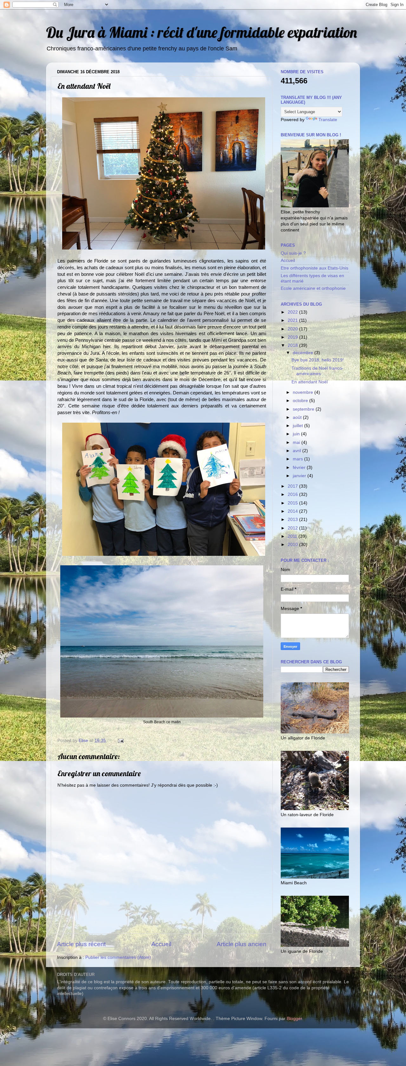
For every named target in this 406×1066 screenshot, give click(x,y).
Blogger (294, 1018)
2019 (293, 337)
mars (298, 459)
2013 (293, 519)
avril (297, 450)
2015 (293, 503)
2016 (293, 494)
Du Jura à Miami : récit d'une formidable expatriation (201, 32)
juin (297, 434)
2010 (293, 544)
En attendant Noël (309, 382)
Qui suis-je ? (293, 253)
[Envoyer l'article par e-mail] (120, 740)
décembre (303, 352)
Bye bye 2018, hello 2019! (317, 360)
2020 (293, 329)
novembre (303, 392)
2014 (293, 511)
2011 (293, 536)
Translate (327, 119)
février (300, 467)
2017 (293, 486)
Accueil (161, 944)
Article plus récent (81, 944)
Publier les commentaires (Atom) (118, 957)
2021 (293, 320)
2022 (293, 312)
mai (297, 442)
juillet (298, 425)
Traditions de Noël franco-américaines (317, 371)
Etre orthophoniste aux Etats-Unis (314, 268)
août (298, 417)
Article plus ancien (241, 944)
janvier (300, 475)
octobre (301, 400)
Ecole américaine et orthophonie (313, 288)
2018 (293, 345)
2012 (293, 528)
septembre (304, 409)
